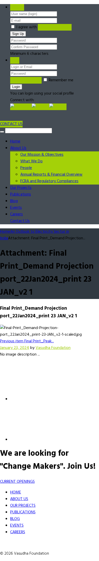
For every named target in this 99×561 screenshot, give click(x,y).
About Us (18, 148)
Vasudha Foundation (53, 348)
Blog (14, 201)
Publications (20, 194)
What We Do (31, 161)
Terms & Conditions (55, 27)
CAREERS (17, 532)
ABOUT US (19, 499)
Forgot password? (26, 80)
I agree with (26, 27)
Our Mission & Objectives (41, 154)
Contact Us (20, 221)
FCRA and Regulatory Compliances (49, 181)
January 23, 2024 (14, 348)
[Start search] (2, 132)
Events (16, 207)
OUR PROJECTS (23, 505)
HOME (15, 492)
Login (14, 60)
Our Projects (20, 188)
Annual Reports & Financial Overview (51, 174)
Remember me (61, 80)
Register (17, 7)
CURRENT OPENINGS (17, 481)
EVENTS (17, 525)
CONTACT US (11, 124)
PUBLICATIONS (23, 512)
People (26, 168)
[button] (21, 106)
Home (15, 141)
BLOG (15, 519)
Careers (16, 214)
